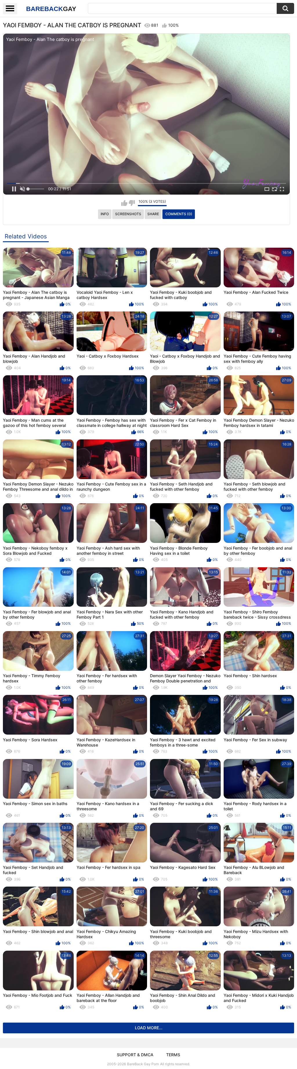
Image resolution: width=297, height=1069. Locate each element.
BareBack (51, 8)
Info (105, 214)
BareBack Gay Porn (143, 1064)
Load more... (148, 1027)
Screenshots (128, 214)
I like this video (124, 203)
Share (153, 214)
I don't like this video (132, 203)
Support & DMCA (135, 1054)
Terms (173, 1054)
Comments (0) (178, 214)
